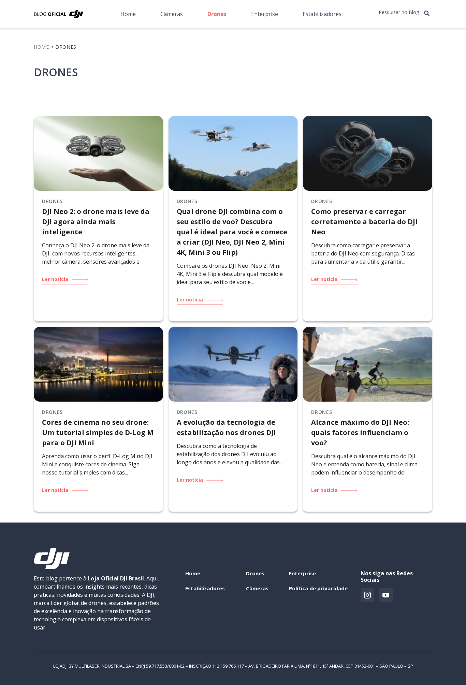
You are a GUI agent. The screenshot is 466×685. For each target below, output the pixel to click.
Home (128, 14)
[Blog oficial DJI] (58, 14)
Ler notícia (56, 279)
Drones (217, 14)
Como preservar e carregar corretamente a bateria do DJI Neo (364, 221)
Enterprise (264, 14)
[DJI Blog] (52, 567)
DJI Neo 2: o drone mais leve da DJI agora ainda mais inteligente (95, 221)
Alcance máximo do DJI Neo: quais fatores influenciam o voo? (360, 432)
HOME (41, 47)
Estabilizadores (322, 14)
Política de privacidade (318, 588)
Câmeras (171, 14)
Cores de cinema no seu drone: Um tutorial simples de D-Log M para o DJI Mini (98, 432)
